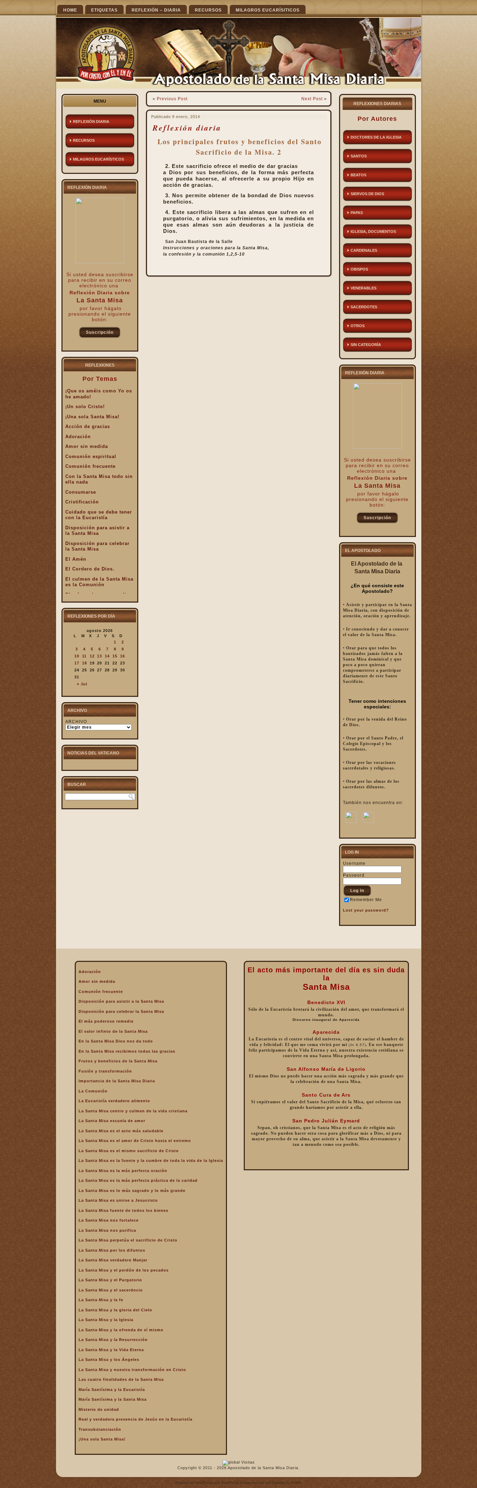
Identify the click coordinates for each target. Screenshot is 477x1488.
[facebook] (351, 821)
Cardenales (364, 250)
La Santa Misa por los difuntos (112, 1250)
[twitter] (368, 821)
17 (76, 663)
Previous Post (172, 98)
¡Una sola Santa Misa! (92, 416)
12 (92, 656)
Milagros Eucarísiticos (268, 10)
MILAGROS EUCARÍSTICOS (98, 159)
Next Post (312, 98)
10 (76, 656)
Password (354, 875)
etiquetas (104, 10)
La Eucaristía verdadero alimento (114, 1101)
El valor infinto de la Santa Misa (113, 1031)
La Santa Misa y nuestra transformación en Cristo (132, 1370)
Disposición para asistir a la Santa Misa (97, 530)
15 (114, 656)
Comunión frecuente (90, 466)
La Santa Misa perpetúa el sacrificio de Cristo (128, 1240)
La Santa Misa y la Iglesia (106, 1320)
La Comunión (93, 1091)
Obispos (359, 269)
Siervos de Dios (367, 194)
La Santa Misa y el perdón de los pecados (124, 1270)
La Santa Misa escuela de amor (112, 1121)
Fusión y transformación (105, 1071)
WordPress (204, 1483)
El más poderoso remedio (106, 1021)
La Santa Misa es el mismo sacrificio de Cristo (129, 1151)
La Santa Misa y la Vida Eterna (111, 1350)
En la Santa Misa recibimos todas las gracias (127, 1051)
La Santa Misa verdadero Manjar (113, 1260)
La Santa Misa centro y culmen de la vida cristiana (133, 1111)
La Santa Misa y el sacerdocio (111, 1290)
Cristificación (82, 501)
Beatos (358, 175)
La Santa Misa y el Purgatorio (110, 1280)
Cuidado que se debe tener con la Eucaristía (98, 515)
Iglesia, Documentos (373, 231)
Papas (357, 213)
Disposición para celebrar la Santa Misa (97, 546)
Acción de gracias (87, 426)
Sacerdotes (364, 307)
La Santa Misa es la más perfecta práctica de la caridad (138, 1180)
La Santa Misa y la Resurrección (113, 1340)
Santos (359, 156)
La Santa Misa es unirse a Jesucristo (118, 1200)
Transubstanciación (100, 1429)
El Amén (75, 559)
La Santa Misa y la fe (101, 1300)
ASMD (296, 1483)
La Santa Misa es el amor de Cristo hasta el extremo (135, 1141)
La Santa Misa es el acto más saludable (121, 1131)
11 (84, 656)
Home (70, 10)
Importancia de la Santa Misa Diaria (117, 1081)
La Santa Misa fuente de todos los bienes (123, 1210)
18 (84, 663)
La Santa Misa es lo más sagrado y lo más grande (132, 1190)
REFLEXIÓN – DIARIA (156, 10)
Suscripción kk (99, 334)
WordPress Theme (236, 1483)
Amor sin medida (86, 446)
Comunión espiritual (90, 456)
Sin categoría (366, 344)
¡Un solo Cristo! (85, 406)
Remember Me (366, 899)
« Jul (82, 684)
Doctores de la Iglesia (376, 137)
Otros (358, 326)
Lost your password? (366, 910)
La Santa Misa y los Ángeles (109, 1359)
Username (354, 863)
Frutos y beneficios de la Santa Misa (118, 1061)
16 (122, 656)
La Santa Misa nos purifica (107, 1230)
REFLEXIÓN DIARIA (91, 121)
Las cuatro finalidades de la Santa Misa (121, 1379)
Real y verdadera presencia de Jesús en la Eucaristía (135, 1419)
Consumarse (80, 492)
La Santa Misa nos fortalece (109, 1220)
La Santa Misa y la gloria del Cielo (115, 1310)
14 (107, 656)
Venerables (363, 288)
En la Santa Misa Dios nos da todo (116, 1041)
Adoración (78, 436)
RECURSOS (208, 10)
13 (99, 656)
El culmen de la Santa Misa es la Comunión (99, 582)
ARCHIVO (76, 721)
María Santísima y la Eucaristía (112, 1389)
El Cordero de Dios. (90, 569)
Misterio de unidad (99, 1409)
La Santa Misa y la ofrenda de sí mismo (121, 1330)
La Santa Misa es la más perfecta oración (123, 1171)
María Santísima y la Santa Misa (113, 1399)
